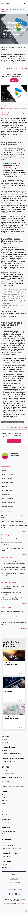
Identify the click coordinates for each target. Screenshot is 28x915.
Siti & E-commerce (7, 498)
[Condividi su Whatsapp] (19, 68)
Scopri (23, 531)
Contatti (4, 864)
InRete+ (4, 739)
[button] (24, 3)
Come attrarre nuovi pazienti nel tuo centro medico (13, 549)
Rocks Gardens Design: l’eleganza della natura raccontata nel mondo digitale (14, 598)
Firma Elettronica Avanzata (14, 886)
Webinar (4, 800)
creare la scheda (9, 202)
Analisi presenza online (8, 831)
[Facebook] (9, 894)
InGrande (5, 742)
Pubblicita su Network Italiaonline (11, 753)
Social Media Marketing (9, 502)
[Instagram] (12, 894)
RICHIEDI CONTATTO (14, 441)
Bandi (4, 471)
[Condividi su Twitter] (22, 68)
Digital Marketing (7, 475)
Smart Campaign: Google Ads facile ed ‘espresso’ (14, 109)
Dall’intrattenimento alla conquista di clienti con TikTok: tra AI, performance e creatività (13, 568)
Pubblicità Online (7, 491)
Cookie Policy (14, 878)
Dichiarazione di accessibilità (14, 890)
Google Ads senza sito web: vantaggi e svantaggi (13, 114)
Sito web (4, 770)
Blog (3, 795)
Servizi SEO (5, 815)
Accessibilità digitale (8, 773)
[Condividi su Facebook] (16, 68)
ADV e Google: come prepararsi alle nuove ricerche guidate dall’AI (12, 574)
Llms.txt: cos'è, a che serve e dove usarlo (12, 521)
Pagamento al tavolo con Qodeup (12, 848)
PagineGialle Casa (7, 823)
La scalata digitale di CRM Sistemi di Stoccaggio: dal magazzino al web (11, 593)
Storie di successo (8, 506)
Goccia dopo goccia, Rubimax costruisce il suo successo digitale (13, 587)
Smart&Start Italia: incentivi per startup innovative (12, 617)
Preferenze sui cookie (14, 882)
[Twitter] (19, 894)
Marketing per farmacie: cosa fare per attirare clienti (14, 526)
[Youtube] (15, 894)
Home (2, 9)
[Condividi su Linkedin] (26, 68)
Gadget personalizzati (8, 761)
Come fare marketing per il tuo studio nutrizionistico (11, 543)
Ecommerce (5, 843)
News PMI (5, 487)
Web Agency (6, 867)
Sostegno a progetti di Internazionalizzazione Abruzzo (14, 623)
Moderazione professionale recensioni (13, 787)
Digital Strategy (7, 479)
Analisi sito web (6, 834)
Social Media (5, 781)
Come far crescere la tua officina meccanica (13, 539)
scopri (20, 673)
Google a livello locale (10, 315)
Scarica (14, 80)
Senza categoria (7, 495)
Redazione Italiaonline (14, 455)
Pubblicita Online (7, 750)
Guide (3, 798)
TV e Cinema (6, 856)
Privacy (14, 875)
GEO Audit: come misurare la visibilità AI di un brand (13, 516)
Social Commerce (7, 845)
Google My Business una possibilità (12, 105)
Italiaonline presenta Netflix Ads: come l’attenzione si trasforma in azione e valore (13, 562)
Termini (23, 903)
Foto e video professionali (9, 784)
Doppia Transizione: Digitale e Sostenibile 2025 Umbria (12, 612)
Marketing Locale (7, 483)
